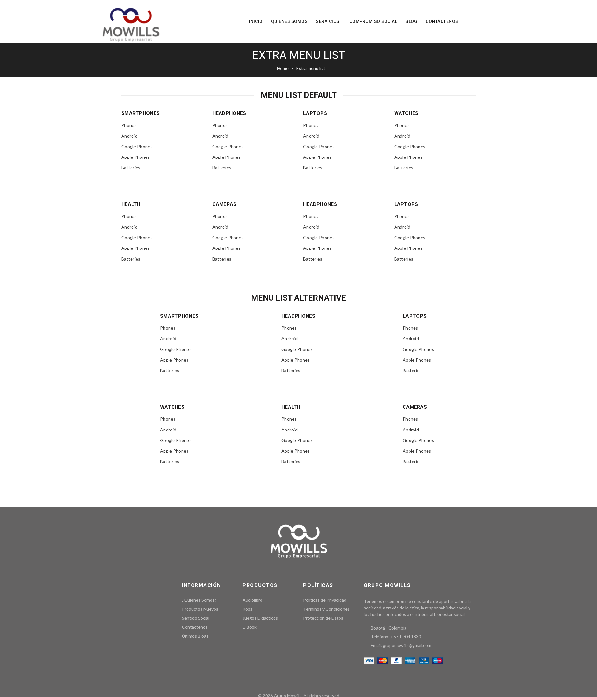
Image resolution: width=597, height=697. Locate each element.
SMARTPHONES (140, 113)
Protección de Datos (323, 618)
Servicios (328, 21)
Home (283, 68)
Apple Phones (135, 157)
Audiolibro (252, 600)
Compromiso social (373, 21)
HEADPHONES (229, 113)
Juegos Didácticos (260, 618)
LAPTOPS (315, 113)
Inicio (256, 21)
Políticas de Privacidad (324, 600)
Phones (129, 125)
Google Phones (137, 146)
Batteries (131, 167)
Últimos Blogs (195, 636)
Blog (411, 21)
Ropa (247, 609)
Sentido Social (195, 618)
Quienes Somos (289, 21)
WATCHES (406, 113)
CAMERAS (224, 204)
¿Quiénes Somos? (199, 600)
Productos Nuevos (200, 609)
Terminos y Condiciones (326, 609)
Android (129, 135)
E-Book (250, 627)
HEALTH (131, 204)
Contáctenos (442, 21)
